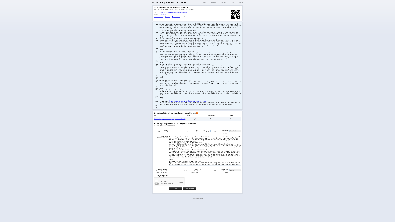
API (233, 2)
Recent (213, 2)
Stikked (201, 198)
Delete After (221, 171)
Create (204, 2)
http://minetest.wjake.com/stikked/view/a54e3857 (173, 12)
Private (191, 171)
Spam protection (162, 176)
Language (221, 132)
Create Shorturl (162, 171)
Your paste (162, 136)
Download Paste (158, 17)
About (241, 2)
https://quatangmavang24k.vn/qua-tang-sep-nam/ (187, 101)
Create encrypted (189, 188)
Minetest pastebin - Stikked (169, 2)
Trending (223, 2)
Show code (163, 14)
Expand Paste (176, 17)
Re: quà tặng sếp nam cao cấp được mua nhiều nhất (169, 119)
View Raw (167, 17)
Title (192, 131)
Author (163, 131)
